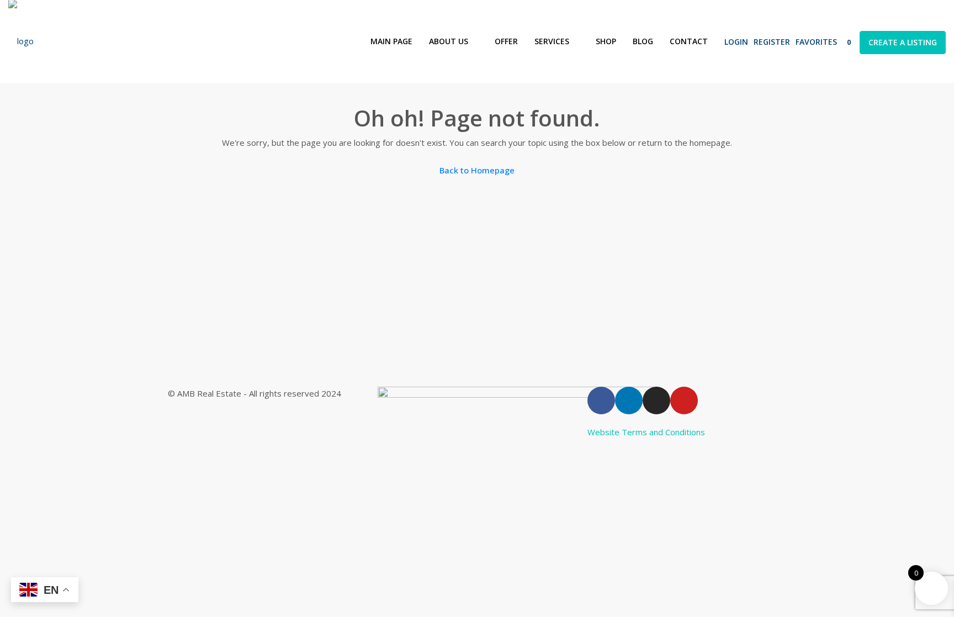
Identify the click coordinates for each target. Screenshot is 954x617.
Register (772, 41)
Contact (689, 41)
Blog (643, 41)
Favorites (823, 41)
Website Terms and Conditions (646, 431)
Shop (606, 41)
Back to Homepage (477, 170)
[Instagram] (656, 400)
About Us (448, 41)
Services (551, 41)
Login (736, 41)
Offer (506, 41)
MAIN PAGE (391, 41)
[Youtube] (684, 400)
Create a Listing (902, 42)
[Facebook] (601, 400)
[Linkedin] (629, 400)
